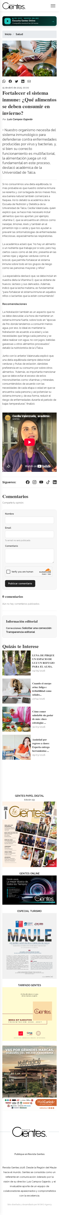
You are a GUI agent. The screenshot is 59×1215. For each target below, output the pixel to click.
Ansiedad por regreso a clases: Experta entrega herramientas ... (41, 745)
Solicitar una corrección (37, 628)
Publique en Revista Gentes (29, 1154)
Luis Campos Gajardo (19, 119)
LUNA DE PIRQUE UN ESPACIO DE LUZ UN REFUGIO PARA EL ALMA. (43, 660)
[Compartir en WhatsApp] (4, 81)
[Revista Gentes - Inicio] (13, 5)
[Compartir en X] (17, 81)
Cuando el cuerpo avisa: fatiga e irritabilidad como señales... (41, 689)
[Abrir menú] (53, 5)
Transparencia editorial (20, 632)
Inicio (8, 34)
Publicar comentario (20, 583)
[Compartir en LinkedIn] (23, 81)
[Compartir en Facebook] (11, 81)
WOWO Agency (44, 1204)
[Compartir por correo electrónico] (29, 81)
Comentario (11, 546)
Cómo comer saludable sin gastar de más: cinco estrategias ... (42, 717)
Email (8, 528)
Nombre (9, 514)
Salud (19, 34)
